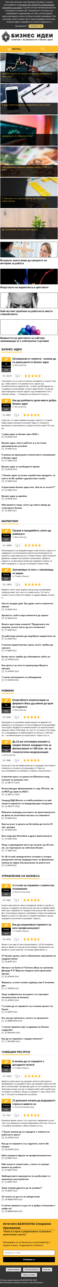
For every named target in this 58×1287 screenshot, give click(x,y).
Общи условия (29, 1275)
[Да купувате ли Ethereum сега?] (29, 130)
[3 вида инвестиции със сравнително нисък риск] (29, 99)
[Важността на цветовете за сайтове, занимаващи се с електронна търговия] (29, 327)
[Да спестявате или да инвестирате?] (29, 224)
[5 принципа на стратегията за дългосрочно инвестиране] (29, 193)
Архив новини (13, 1269)
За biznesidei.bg (32, 1269)
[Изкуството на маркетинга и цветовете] (29, 276)
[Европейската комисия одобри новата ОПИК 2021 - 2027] (29, 161)
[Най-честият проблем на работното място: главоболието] (29, 300)
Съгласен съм (36, 26)
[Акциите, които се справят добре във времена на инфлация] (29, 68)
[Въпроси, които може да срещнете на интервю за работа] (29, 249)
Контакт (47, 1269)
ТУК (16, 22)
